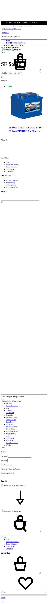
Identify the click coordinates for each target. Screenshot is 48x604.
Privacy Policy (10, 182)
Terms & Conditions (12, 180)
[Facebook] (1, 197)
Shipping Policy (11, 185)
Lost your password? (7, 473)
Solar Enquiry (12, 48)
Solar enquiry (10, 440)
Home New (9, 422)
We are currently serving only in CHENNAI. (22, 22)
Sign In (3, 598)
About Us (9, 403)
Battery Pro (5, 33)
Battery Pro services (12, 406)
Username (4, 456)
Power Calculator (14, 45)
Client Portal (10, 413)
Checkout (9, 410)
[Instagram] (2, 197)
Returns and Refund (12, 187)
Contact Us (9, 171)
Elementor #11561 (11, 417)
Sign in (4, 469)
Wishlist (8, 445)
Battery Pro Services (15, 43)
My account (9, 424)
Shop (8, 41)
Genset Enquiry (11, 420)
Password (4, 460)
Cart (7, 408)
